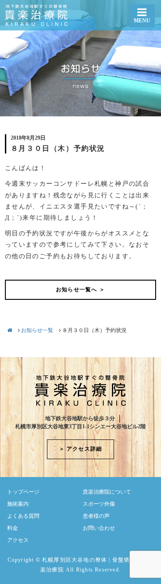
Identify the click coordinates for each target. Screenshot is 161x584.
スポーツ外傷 (99, 504)
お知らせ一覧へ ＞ (80, 289)
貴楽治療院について (107, 492)
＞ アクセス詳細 (80, 449)
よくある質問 (23, 516)
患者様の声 (96, 516)
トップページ (23, 492)
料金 (12, 528)
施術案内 (18, 504)
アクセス (18, 540)
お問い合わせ (99, 528)
